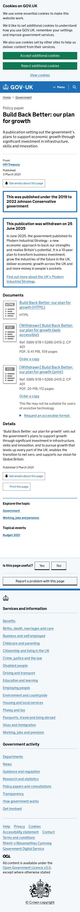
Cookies (34, 826)
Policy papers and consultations (27, 786)
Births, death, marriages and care (28, 628)
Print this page (19, 486)
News (7, 764)
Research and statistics (21, 779)
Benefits (9, 621)
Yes (44, 566)
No (61, 566)
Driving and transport (19, 673)
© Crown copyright (40, 902)
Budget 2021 (11, 535)
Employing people (16, 688)
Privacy (19, 826)
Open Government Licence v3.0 (27, 867)
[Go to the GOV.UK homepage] (18, 87)
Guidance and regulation (21, 771)
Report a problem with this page (40, 581)
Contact (48, 832)
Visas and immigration (19, 725)
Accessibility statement (21, 832)
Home (7, 97)
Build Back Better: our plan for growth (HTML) (45, 305)
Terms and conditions (19, 837)
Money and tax (14, 710)
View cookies (40, 75)
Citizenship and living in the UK (26, 651)
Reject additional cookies (40, 66)
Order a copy (29, 359)
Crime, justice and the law (22, 658)
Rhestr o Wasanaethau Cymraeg (27, 843)
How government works (21, 801)
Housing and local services (23, 702)
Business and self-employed (24, 636)
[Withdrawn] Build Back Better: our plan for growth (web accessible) (46, 330)
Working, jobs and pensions (21, 518)
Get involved (12, 808)
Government (23, 97)
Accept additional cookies (40, 55)
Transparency (13, 794)
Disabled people (15, 665)
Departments (13, 756)
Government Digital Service (23, 848)
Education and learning (20, 680)
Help (6, 826)
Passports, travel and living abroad (29, 717)
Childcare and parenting (21, 643)
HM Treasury (11, 164)
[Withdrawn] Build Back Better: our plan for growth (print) (46, 369)
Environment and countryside (25, 695)
